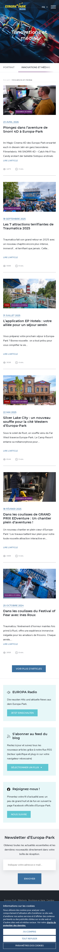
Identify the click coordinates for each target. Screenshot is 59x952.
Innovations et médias (35, 67)
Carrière (50, 900)
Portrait (8, 67)
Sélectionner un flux (25, 767)
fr (43, 7)
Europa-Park (10, 900)
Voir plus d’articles (29, 668)
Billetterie (22, 900)
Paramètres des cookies (29, 945)
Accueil (6, 80)
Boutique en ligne (36, 900)
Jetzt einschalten (22, 712)
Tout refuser (29, 938)
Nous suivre (19, 814)
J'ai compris (29, 931)
